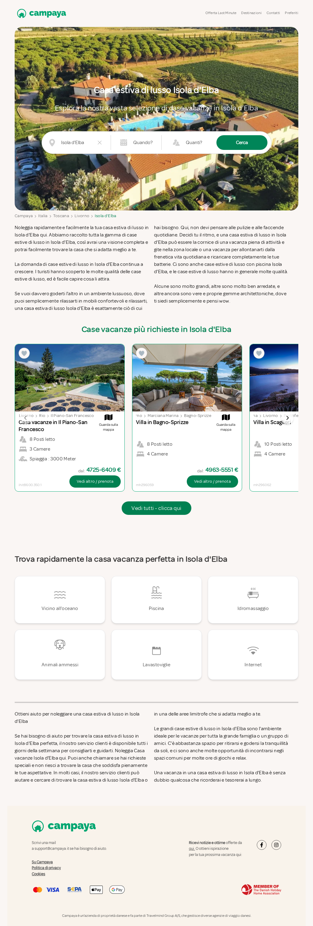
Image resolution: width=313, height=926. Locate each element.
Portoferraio (295, 415)
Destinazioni (251, 13)
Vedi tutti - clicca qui (156, 508)
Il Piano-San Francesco (72, 415)
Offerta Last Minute (221, 13)
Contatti (273, 13)
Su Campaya (42, 862)
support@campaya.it (52, 848)
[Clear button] (100, 142)
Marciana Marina (163, 415)
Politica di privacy (46, 867)
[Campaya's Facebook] (262, 845)
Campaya (24, 215)
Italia (42, 215)
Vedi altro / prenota (95, 481)
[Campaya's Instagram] (276, 845)
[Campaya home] (40, 13)
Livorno (82, 215)
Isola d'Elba (105, 215)
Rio (42, 415)
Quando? (143, 142)
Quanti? (194, 142)
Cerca (242, 142)
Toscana (61, 215)
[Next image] (287, 418)
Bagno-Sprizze (197, 415)
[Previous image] (26, 418)
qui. (192, 848)
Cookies (38, 874)
